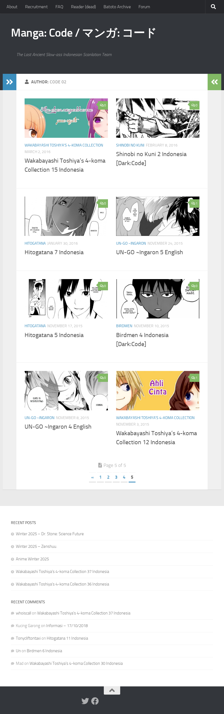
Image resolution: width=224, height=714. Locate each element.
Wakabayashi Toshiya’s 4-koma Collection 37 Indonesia (62, 571)
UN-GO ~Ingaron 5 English (149, 252)
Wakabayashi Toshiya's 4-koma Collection (64, 145)
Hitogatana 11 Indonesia (67, 638)
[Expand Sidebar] (9, 82)
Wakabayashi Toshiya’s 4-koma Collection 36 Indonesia (62, 584)
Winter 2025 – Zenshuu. (36, 546)
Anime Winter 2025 (32, 559)
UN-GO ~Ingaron (131, 243)
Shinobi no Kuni (130, 145)
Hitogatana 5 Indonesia (54, 335)
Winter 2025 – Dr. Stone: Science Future (50, 533)
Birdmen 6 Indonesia (44, 650)
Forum (144, 6)
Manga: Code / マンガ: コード (84, 33)
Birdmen (124, 326)
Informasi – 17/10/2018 (67, 625)
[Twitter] (85, 701)
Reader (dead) (83, 6)
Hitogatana (35, 243)
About (12, 6)
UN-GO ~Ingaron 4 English (58, 426)
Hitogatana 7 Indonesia (54, 252)
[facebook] (95, 701)
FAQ (59, 6)
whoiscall (23, 613)
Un (18, 650)
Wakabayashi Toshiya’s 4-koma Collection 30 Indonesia (76, 663)
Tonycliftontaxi (28, 638)
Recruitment (36, 6)
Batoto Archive (117, 6)
